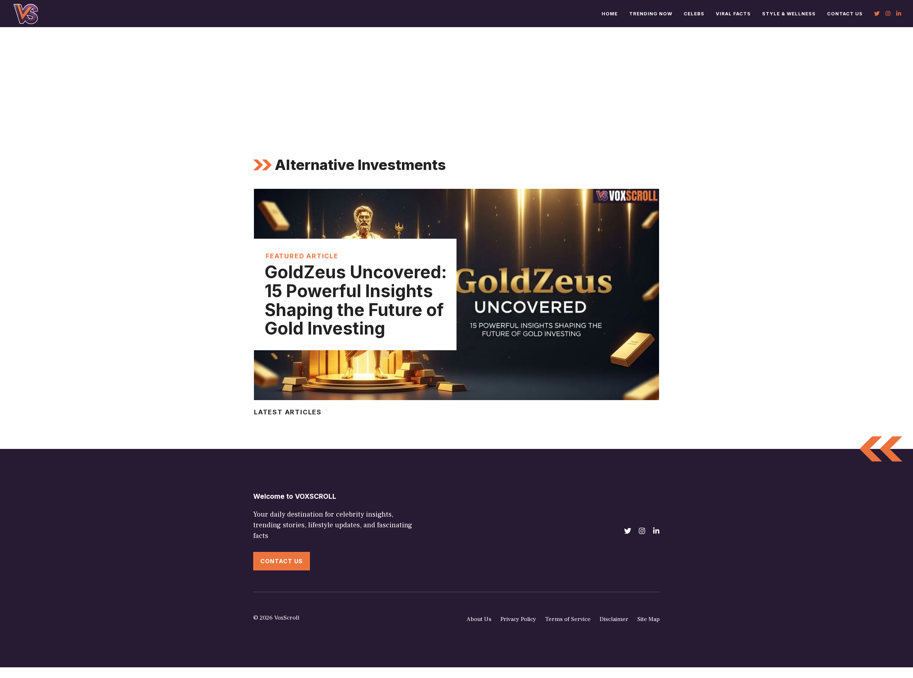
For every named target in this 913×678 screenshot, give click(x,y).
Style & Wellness (789, 13)
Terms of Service (568, 619)
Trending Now (650, 13)
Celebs (694, 13)
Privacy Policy (518, 619)
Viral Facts (733, 13)
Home (610, 13)
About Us (478, 619)
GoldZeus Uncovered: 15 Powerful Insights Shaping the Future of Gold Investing (356, 300)
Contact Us (845, 13)
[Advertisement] (456, 81)
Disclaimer (614, 619)
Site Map (648, 619)
